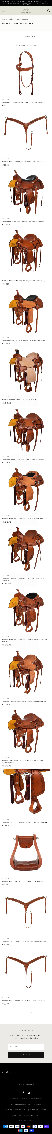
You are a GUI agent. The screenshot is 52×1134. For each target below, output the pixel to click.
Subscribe (26, 1055)
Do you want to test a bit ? (21, 1104)
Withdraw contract (26, 1121)
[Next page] (31, 1012)
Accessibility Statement (33, 1115)
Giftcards (37, 1104)
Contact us (14, 1099)
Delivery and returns (13, 1110)
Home (4, 19)
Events (43, 1110)
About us (24, 1099)
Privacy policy (16, 1115)
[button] (3, 10)
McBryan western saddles (18, 19)
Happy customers (31, 1110)
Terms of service (36, 1099)
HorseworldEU (28, 1084)
